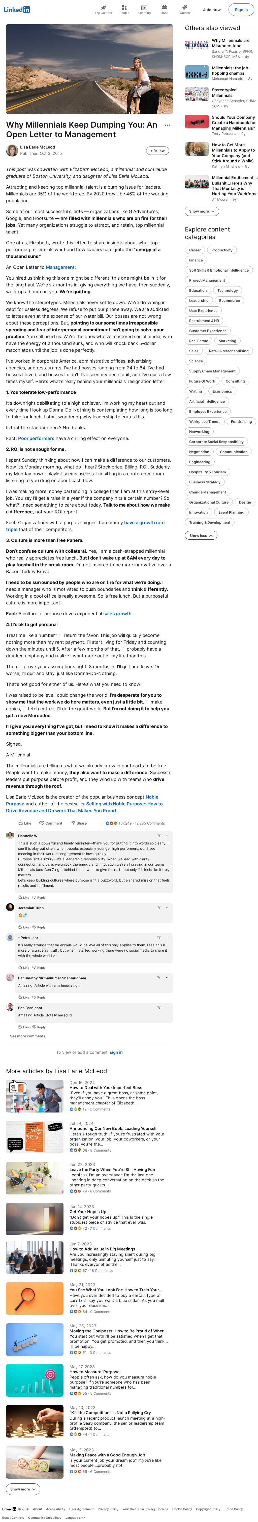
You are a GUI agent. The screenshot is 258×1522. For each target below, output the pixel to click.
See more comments (27, 1036)
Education (198, 290)
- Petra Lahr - (29, 937)
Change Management (207, 492)
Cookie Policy (182, 1509)
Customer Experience (208, 331)
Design (245, 502)
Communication (234, 452)
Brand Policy (233, 1509)
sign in (116, 1052)
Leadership (199, 300)
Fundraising (241, 421)
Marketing (227, 341)
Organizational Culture (209, 502)
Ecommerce (229, 300)
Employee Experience (208, 411)
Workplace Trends (204, 421)
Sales (194, 351)
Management (60, 267)
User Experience (203, 310)
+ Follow (157, 151)
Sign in (241, 9)
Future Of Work (202, 381)
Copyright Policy (208, 1509)
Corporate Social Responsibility (216, 442)
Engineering (199, 462)
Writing (195, 391)
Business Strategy (204, 482)
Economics (222, 391)
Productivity (222, 250)
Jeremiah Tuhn (31, 908)
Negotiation (199, 452)
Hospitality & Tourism (207, 472)
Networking (199, 431)
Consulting (235, 381)
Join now (212, 9)
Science (196, 361)
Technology (227, 290)
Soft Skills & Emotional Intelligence (219, 270)
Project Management (207, 280)
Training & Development (209, 522)
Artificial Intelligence (207, 401)
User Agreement (81, 1509)
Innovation (198, 512)
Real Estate (198, 341)
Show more (20, 1489)
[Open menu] (167, 125)
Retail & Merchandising (229, 351)
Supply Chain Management (212, 371)
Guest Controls (13, 1517)
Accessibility (55, 1509)
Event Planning (231, 512)
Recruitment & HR (204, 320)
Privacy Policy (108, 1509)
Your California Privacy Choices (145, 1509)
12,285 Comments (150, 823)
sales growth (118, 613)
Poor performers (36, 438)
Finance (196, 260)
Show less (198, 535)
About (37, 1509)
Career (195, 250)
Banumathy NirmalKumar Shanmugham (52, 978)
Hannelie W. (28, 836)
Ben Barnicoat (30, 1008)
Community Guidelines (44, 1517)
